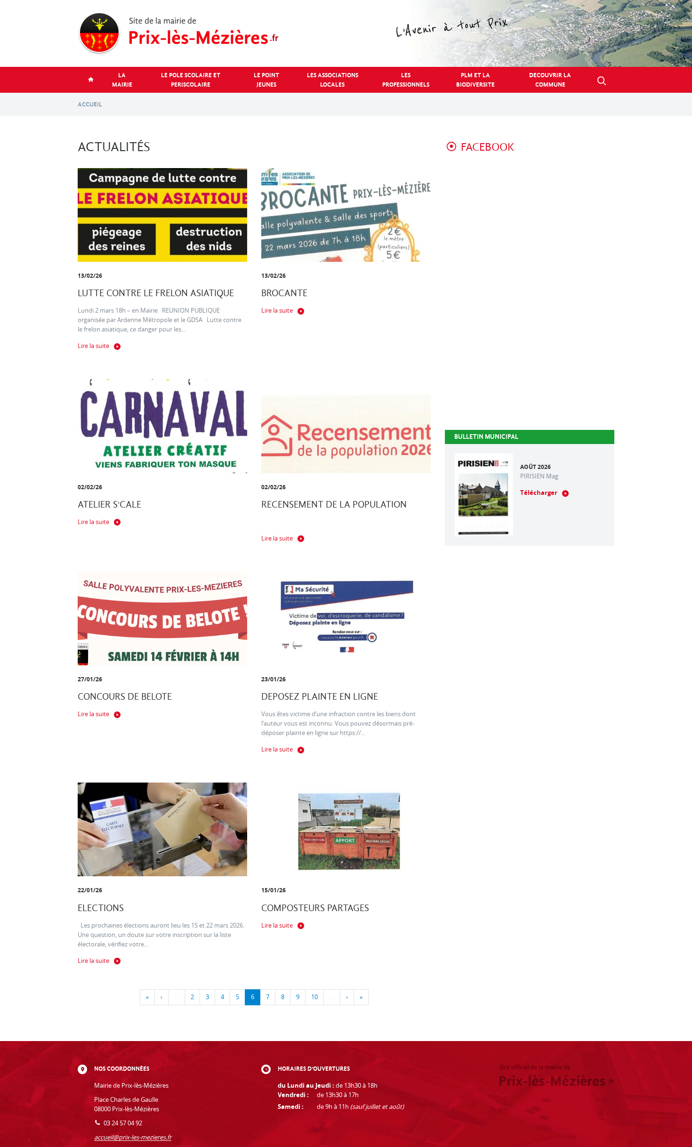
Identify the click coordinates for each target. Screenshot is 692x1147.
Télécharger (538, 492)
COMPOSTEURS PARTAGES (315, 908)
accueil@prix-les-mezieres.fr (132, 1137)
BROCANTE (284, 293)
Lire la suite (93, 345)
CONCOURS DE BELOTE (125, 696)
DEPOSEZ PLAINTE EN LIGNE (319, 696)
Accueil (90, 104)
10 (314, 997)
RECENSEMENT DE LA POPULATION (334, 504)
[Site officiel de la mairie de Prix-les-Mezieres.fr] (346, 33)
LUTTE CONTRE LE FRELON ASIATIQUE (156, 293)
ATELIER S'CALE (109, 504)
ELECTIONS (101, 908)
